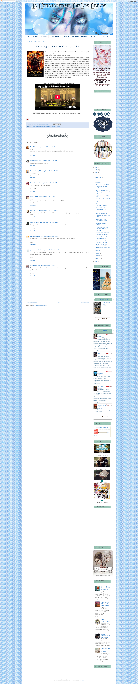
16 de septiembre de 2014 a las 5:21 (48, 183)
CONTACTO (105, 36)
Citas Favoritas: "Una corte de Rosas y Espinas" (105, 603)
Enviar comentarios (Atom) (40, 305)
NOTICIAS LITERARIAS (80, 36)
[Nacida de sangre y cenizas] (97, 313)
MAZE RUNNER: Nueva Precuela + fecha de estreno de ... (102, 186)
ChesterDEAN (34, 160)
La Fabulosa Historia (36, 236)
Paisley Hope (100, 408)
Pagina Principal (32, 36)
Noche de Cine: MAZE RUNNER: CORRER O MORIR (103, 228)
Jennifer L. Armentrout (106, 305)
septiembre (99, 182)
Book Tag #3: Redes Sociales (101, 223)
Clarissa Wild (100, 336)
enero (98, 258)
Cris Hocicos (33, 265)
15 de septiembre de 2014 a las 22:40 (45, 147)
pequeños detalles (35, 250)
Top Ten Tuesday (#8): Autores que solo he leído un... (103, 215)
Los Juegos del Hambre (37, 126)
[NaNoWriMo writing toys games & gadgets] (102, 454)
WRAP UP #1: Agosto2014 (103, 247)
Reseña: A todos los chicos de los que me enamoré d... (103, 199)
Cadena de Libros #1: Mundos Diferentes (101, 204)
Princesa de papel (35, 171)
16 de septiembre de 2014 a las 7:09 (47, 196)
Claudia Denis (34, 196)
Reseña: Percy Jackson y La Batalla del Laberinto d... (103, 233)
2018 (96, 167)
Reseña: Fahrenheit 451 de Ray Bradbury (105, 635)
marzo (98, 253)
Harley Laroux (100, 354)
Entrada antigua (85, 302)
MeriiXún (33, 147)
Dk (99, 429)
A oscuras (99, 372)
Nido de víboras (101, 386)
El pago (99, 353)
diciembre (99, 177)
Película (54, 126)
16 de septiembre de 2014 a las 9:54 (51, 236)
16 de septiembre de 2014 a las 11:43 (49, 250)
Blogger (82, 680)
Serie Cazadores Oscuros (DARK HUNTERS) (105, 587)
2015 (96, 172)
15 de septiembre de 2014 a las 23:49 (48, 160)
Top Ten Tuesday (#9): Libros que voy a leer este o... (103, 191)
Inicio (59, 302)
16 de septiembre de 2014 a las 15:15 (46, 265)
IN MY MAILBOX (55, 36)
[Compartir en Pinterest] (60, 124)
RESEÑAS (44, 36)
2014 (96, 175)
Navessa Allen (100, 373)
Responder (33, 155)
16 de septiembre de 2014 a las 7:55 (52, 222)
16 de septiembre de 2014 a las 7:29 (49, 210)
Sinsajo (58, 126)
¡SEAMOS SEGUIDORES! (105, 620)
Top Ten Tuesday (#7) (101, 245)
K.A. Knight (100, 388)
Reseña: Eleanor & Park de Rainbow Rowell (103, 237)
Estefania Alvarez (35, 210)
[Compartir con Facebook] (58, 124)
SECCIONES (94, 36)
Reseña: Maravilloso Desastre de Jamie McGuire (101, 209)
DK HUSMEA (103, 299)
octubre (98, 180)
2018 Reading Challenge (102, 427)
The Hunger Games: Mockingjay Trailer (101, 219)
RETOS (66, 36)
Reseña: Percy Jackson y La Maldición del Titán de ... (103, 241)
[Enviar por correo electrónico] (54, 124)
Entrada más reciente (32, 302)
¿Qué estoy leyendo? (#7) (102, 196)
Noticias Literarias (47, 126)
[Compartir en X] (57, 124)
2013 (96, 261)
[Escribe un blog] (55, 124)
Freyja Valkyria (34, 183)
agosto (98, 250)
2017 (96, 170)
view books (108, 436)
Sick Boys (99, 335)
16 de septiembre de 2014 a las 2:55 (49, 171)
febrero (98, 255)
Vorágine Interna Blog (36, 222)
